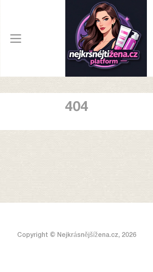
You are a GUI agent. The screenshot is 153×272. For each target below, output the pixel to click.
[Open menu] (15, 38)
